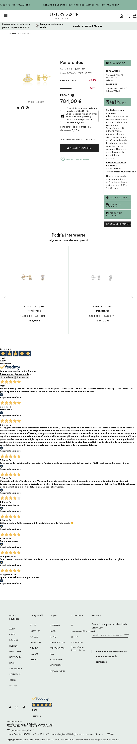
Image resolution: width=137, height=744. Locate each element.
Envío (53, 636)
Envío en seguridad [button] (113, 205)
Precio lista (68, 80)
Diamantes (35, 642)
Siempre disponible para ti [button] (116, 102)
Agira (12, 628)
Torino (12, 680)
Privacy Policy (57, 671)
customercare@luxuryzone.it (79, 631)
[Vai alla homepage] (57, 23)
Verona (13, 685)
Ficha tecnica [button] (116, 62)
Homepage (12, 33)
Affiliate (34, 659)
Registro (55, 625)
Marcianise (15, 651)
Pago (52, 631)
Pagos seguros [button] (118, 197)
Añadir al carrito (80, 148)
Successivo (22, 377)
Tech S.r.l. (115, 739)
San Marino (15, 668)
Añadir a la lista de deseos (77, 159)
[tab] (117, 63)
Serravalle (15, 674)
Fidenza (13, 645)
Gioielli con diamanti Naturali (87, 25)
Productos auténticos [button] (114, 214)
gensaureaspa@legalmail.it (22, 730)
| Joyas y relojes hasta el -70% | (80, 5)
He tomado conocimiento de (111, 656)
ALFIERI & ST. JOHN (70, 68)
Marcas (34, 636)
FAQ (52, 653)
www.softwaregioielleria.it (97, 739)
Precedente (7, 377)
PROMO (65, 95)
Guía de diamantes (120, 223)
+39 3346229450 (77, 639)
